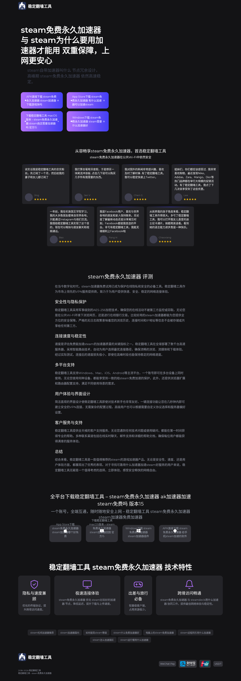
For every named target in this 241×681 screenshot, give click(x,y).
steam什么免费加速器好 (126, 632)
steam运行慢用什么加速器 (134, 639)
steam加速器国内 (69, 632)
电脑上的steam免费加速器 (160, 632)
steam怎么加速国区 (103, 639)
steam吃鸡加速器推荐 (42, 632)
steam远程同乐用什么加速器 (195, 632)
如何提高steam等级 (96, 632)
